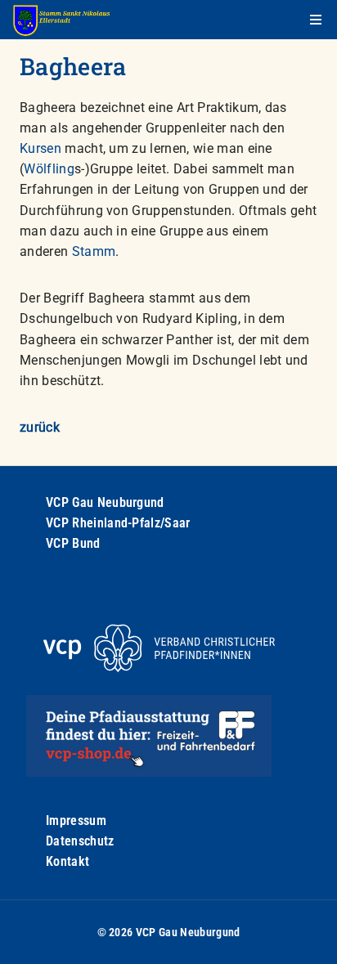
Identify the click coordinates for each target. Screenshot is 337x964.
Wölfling (49, 169)
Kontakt (67, 861)
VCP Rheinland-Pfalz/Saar (118, 523)
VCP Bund (73, 543)
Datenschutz (80, 841)
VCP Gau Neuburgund (105, 502)
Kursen (40, 148)
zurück (40, 427)
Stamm (94, 251)
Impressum (76, 820)
